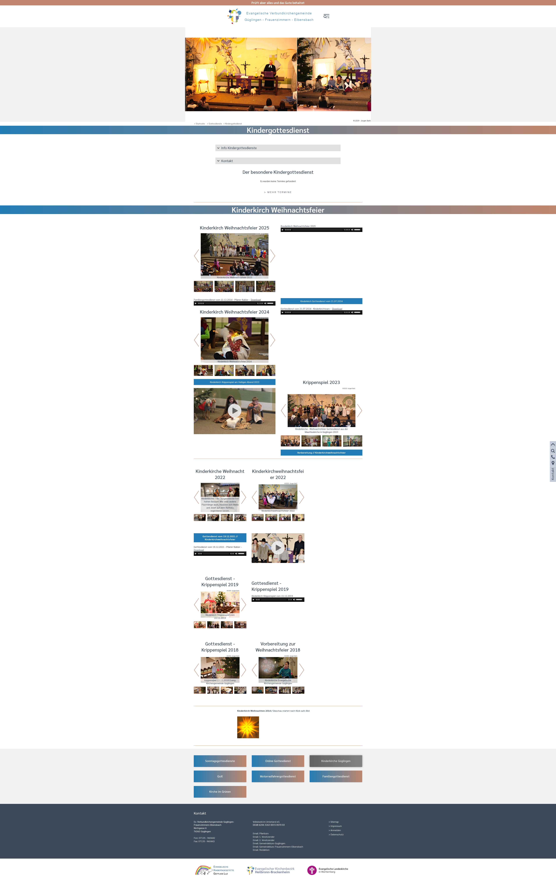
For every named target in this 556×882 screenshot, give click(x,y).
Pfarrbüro (264, 833)
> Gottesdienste (214, 123)
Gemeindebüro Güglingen (272, 843)
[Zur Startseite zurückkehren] (271, 9)
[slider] (358, 229)
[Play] (282, 230)
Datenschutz (337, 834)
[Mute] (352, 230)
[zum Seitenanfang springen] (553, 444)
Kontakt (552, 477)
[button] (326, 16)
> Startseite (199, 123)
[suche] (553, 451)
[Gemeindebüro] (553, 463)
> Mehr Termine (278, 192)
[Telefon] (553, 457)
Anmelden (336, 830)
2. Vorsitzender (266, 840)
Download (256, 299)
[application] (321, 230)
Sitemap (335, 821)
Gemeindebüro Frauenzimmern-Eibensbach (281, 846)
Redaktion (264, 849)
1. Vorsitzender (266, 836)
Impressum (336, 825)
